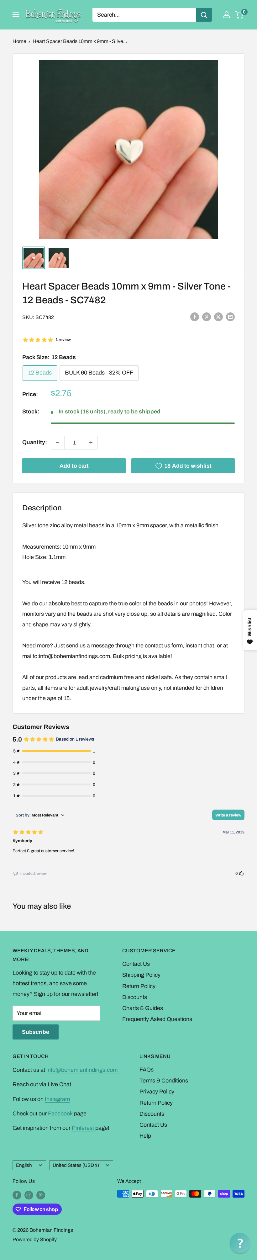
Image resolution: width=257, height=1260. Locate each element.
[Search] (204, 15)
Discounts (134, 997)
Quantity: (34, 442)
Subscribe (35, 1032)
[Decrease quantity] (57, 442)
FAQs (146, 1069)
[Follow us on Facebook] (17, 1194)
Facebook (60, 1113)
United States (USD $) (76, 1165)
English (24, 1165)
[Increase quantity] (90, 442)
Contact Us (136, 964)
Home (19, 41)
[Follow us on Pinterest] (40, 1194)
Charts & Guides (142, 1008)
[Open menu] (16, 14)
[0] (239, 15)
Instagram (57, 1099)
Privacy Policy (156, 1091)
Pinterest (83, 1128)
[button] (240, 1243)
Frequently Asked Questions (157, 1019)
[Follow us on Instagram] (28, 1194)
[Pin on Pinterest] (206, 316)
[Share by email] (230, 316)
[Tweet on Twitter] (218, 316)
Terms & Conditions (163, 1080)
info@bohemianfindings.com (82, 1070)
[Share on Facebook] (194, 316)
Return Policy (138, 986)
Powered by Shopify (35, 1239)
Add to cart (74, 466)
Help (145, 1136)
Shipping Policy (141, 975)
